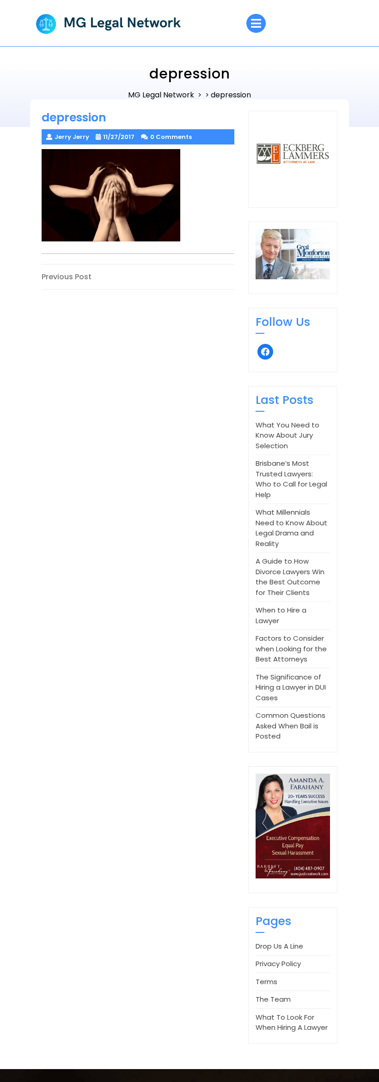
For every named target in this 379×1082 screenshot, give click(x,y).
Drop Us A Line (279, 946)
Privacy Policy (278, 963)
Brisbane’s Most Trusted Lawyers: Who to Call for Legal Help (291, 478)
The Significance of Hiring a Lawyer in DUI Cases (291, 687)
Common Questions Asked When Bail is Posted (290, 725)
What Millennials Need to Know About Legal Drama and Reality (291, 527)
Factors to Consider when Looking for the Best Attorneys (291, 648)
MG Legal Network (161, 95)
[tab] (256, 23)
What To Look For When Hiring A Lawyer (292, 1022)
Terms (266, 981)
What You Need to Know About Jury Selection (287, 435)
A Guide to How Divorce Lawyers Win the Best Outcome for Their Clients (290, 576)
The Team (273, 999)
